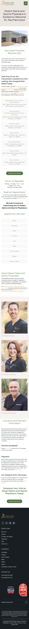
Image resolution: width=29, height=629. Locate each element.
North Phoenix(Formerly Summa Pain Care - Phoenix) (14, 115)
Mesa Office (14, 134)
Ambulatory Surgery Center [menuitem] (8, 566)
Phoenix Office (14, 125)
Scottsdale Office (14, 144)
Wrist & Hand (14, 261)
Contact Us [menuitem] (4, 544)
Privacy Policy (13, 623)
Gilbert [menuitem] (3, 562)
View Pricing (18, 469)
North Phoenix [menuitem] (5, 557)
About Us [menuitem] (4, 531)
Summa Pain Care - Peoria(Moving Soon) (14, 103)
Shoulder (14, 225)
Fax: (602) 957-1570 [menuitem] (6, 577)
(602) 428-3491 (21, 198)
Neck (14, 220)
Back (14, 231)
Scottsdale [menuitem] (4, 552)
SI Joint (14, 236)
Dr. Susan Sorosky (8, 374)
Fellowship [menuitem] (4, 539)
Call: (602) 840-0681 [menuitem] (7, 575)
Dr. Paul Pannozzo (8, 413)
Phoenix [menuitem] (3, 554)
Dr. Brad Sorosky (8, 336)
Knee (14, 246)
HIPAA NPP (14, 624)
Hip (14, 241)
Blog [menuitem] (2, 541)
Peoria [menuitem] (3, 564)
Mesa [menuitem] (2, 559)
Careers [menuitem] (3, 534)
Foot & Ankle (14, 251)
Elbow (14, 256)
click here (7, 448)
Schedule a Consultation (14, 173)
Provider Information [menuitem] (7, 536)
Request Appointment (14, 501)
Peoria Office (14, 162)
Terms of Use (21, 623)
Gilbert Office (14, 153)
